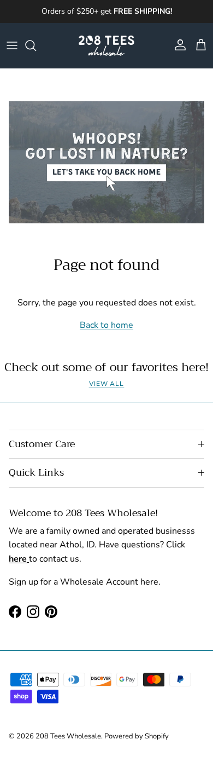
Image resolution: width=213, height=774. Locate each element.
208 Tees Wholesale (68, 736)
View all (107, 383)
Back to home (106, 325)
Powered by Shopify (136, 736)
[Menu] (12, 45)
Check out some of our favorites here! (106, 367)
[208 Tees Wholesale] (106, 45)
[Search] (36, 45)
